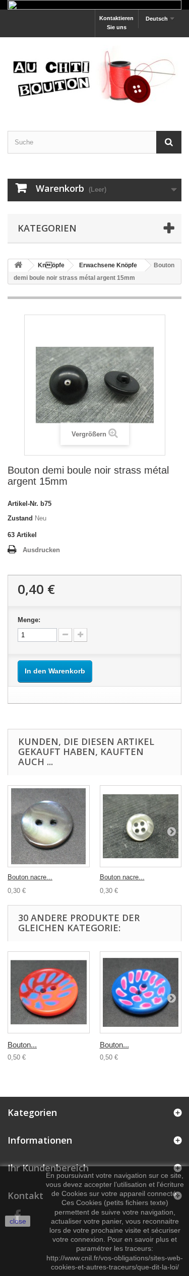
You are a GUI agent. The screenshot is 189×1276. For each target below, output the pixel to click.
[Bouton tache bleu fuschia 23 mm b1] (141, 992)
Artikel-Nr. (23, 503)
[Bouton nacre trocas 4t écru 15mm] (141, 826)
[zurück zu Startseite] (18, 265)
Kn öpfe (51, 265)
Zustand (20, 518)
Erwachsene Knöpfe (108, 265)
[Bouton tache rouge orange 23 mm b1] (49, 992)
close (18, 1221)
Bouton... (22, 1044)
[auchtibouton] (94, 75)
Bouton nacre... (30, 877)
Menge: (29, 620)
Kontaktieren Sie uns (116, 22)
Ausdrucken (41, 550)
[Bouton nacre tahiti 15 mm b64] (49, 826)
